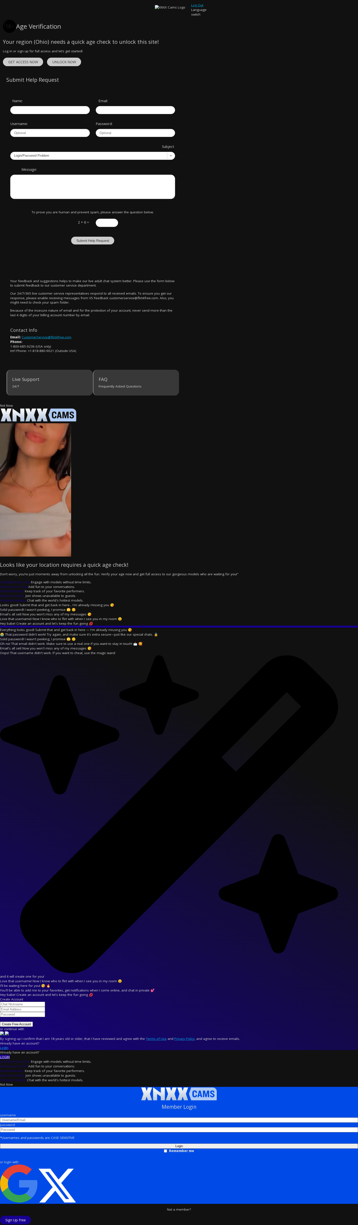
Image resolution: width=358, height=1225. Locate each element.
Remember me (181, 1151)
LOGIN (5, 1057)
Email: (103, 100)
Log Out (197, 5)
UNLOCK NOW (64, 62)
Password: (102, 123)
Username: (16, 123)
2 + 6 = (83, 222)
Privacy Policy (184, 1038)
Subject (168, 146)
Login (4, 1047)
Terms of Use (156, 1038)
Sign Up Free (15, 1220)
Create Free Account (16, 1024)
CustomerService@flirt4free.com (46, 337)
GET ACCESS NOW (23, 62)
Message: (29, 169)
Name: (17, 100)
